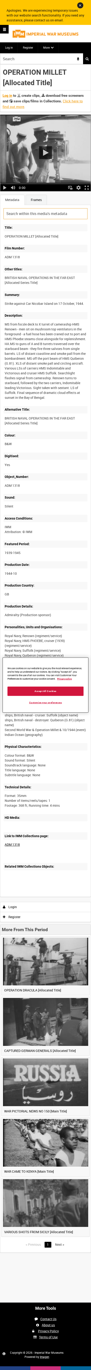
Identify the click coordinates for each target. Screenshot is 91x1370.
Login (12, 907)
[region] (45, 685)
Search (87, 58)
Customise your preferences (45, 702)
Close (80, 5)
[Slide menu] (4, 29)
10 (32, 896)
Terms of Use (48, 1337)
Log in (9, 47)
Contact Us (48, 1319)
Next (59, 1244)
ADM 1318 (12, 844)
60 (58, 896)
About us (48, 1325)
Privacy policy (64, 679)
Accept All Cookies (45, 691)
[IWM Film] (45, 33)
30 (45, 896)
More (46, 47)
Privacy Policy (48, 1331)
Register (28, 47)
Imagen (44, 1357)
